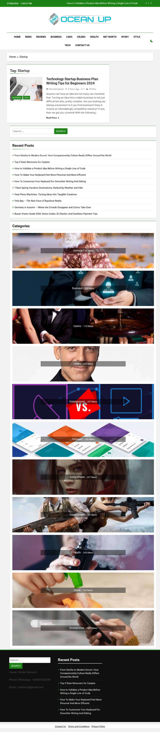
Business (56, 36)
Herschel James (56, 88)
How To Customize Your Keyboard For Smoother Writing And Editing (50, 181)
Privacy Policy (98, 726)
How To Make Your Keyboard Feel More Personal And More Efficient (50, 174)
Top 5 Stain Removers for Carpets (32, 162)
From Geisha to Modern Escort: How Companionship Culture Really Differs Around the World (63, 155)
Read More (51, 117)
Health (94, 36)
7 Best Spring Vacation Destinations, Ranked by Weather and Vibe (49, 187)
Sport (125, 36)
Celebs (81, 36)
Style (136, 36)
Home (17, 36)
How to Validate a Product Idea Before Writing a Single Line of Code (102, 3)
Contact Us (82, 45)
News (28, 36)
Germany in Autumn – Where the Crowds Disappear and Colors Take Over (53, 207)
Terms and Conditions (79, 726)
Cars (69, 36)
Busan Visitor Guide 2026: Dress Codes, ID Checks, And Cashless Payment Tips (56, 213)
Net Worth (110, 36)
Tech (68, 45)
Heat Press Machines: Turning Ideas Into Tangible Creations (46, 194)
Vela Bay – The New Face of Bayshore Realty (38, 200)
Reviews (41, 36)
